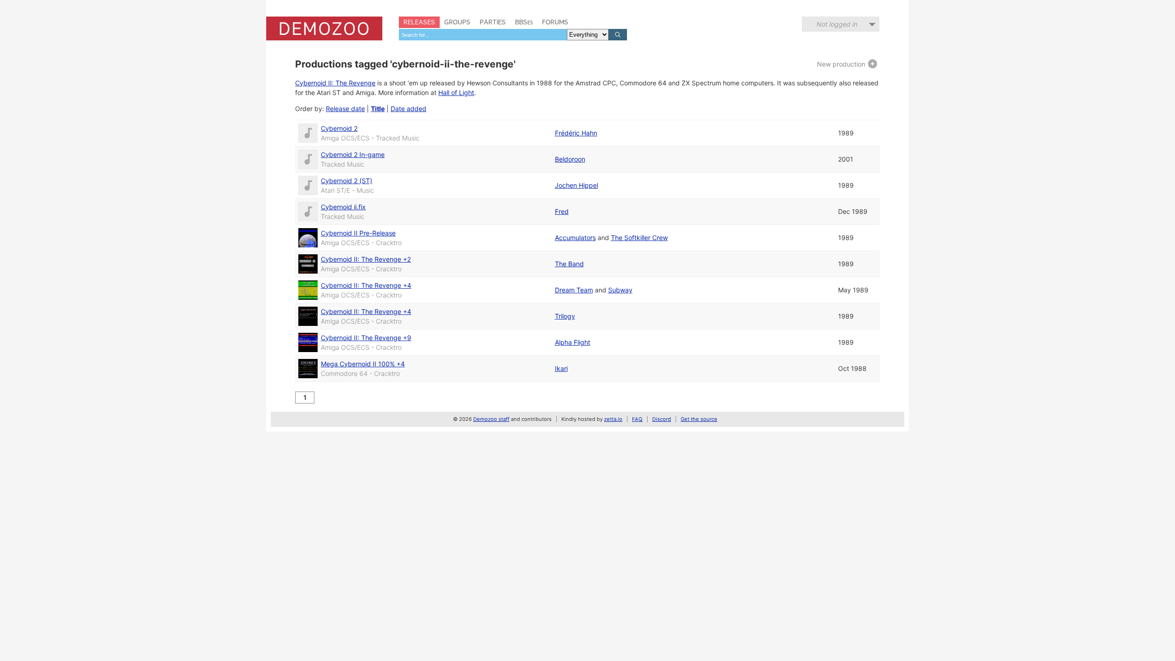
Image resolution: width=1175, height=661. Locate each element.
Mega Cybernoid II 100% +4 (363, 364)
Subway (620, 290)
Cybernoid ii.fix (343, 207)
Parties (493, 22)
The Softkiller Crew (639, 237)
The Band (569, 264)
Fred (562, 211)
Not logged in (837, 24)
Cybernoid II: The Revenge (335, 83)
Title (378, 108)
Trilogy (565, 316)
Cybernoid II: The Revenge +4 (366, 285)
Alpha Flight (572, 342)
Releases (419, 22)
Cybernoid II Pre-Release (358, 233)
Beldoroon (570, 159)
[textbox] (483, 34)
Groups (457, 22)
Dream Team (574, 290)
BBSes (524, 22)
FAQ (637, 419)
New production (842, 64)
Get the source (699, 419)
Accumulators (575, 237)
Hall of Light (456, 92)
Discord (661, 419)
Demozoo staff (491, 419)
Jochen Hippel (576, 185)
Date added (408, 108)
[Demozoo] (324, 28)
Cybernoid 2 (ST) (346, 181)
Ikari (561, 368)
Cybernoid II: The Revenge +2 (366, 259)
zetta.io (613, 419)
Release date (345, 108)
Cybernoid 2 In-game (353, 154)
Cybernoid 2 (339, 128)
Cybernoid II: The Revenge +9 (366, 338)
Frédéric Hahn (576, 133)
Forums (555, 22)
